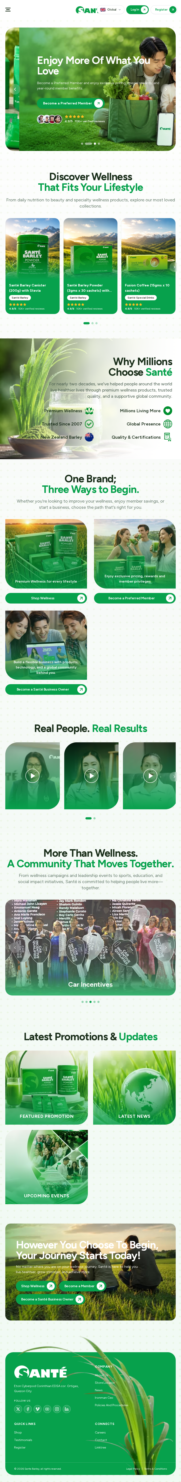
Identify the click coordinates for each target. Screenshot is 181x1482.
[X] (18, 1409)
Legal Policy (133, 1468)
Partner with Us (42, 98)
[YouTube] (47, 1409)
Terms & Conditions (155, 1468)
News (99, 1390)
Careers (100, 1432)
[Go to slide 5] (98, 1002)
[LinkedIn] (67, 1409)
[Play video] (32, 775)
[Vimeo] (37, 1409)
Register (20, 1447)
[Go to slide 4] (96, 144)
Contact (101, 1440)
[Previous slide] (15, 89)
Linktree (100, 1447)
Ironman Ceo (104, 1398)
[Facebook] (28, 1409)
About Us (101, 1375)
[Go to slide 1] (82, 144)
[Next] (174, 267)
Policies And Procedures (111, 1405)
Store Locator (105, 1383)
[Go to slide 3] (90, 144)
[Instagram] (57, 1409)
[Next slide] (166, 89)
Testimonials (23, 1440)
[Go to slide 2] (86, 144)
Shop (18, 1432)
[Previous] (15, 947)
